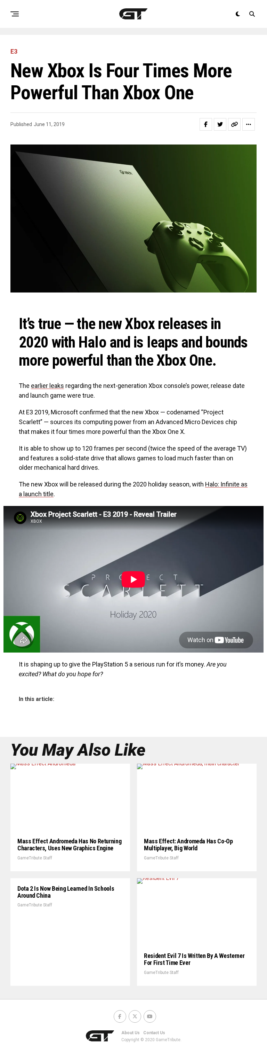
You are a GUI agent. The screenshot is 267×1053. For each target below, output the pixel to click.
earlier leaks (47, 385)
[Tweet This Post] (220, 124)
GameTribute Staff (34, 858)
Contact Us (154, 1032)
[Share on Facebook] (206, 124)
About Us (130, 1032)
